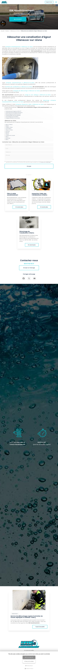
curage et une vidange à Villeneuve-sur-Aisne (38, 95)
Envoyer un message (29, 268)
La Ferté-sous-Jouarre (10, 135)
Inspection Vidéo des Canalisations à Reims (39, 194)
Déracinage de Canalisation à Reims (26, 232)
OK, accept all (29, 657)
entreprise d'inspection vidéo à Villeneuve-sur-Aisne (30, 104)
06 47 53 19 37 (18, 19)
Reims (7, 139)
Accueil (2, 30)
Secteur (7, 30)
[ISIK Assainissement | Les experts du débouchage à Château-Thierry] (4, 2)
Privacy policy (29, 668)
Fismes (7, 134)
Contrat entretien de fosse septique (13, 115)
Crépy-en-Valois (9, 130)
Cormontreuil (8, 128)
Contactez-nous (35, 19)
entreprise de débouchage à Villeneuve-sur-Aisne (26, 90)
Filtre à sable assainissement (12, 194)
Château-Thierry (9, 127)
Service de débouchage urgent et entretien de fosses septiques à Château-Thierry (27, 616)
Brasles (7, 126)
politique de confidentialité (45, 162)
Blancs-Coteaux (9, 124)
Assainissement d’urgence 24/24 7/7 (13, 111)
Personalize (30, 665)
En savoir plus (19, 207)
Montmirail (8, 138)
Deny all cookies (29, 661)
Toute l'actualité (39, 626)
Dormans (8, 131)
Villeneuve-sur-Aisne (15, 30)
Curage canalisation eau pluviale (13, 118)
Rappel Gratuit (49, 2)
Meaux (7, 136)
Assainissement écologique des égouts (14, 112)
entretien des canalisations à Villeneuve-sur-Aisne (18, 86)
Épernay (7, 132)
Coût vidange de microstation (12, 116)
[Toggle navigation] (56, 2)
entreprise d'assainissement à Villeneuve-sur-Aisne (19, 46)
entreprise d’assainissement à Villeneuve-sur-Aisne (20, 82)
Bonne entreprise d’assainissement (13, 114)
